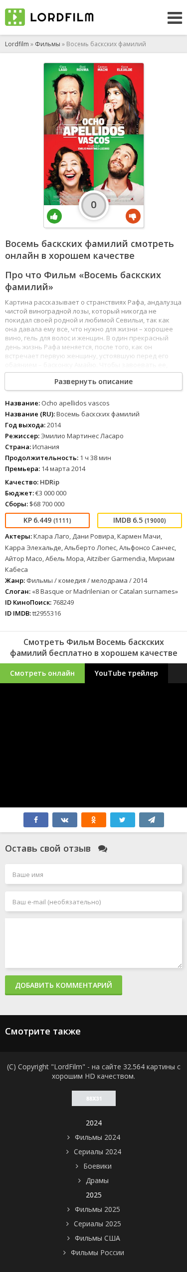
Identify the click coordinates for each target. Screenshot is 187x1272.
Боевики (97, 1166)
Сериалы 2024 (97, 1151)
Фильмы (47, 44)
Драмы (97, 1180)
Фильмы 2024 (97, 1137)
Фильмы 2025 (97, 1209)
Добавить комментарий (63, 985)
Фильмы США (97, 1238)
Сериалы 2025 (97, 1223)
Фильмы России (97, 1252)
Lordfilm (17, 44)
